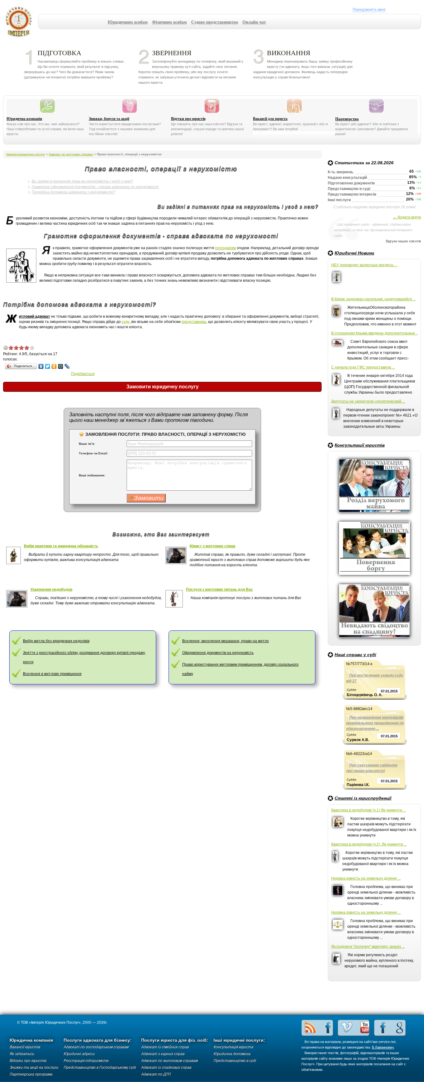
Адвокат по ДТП (156, 1074)
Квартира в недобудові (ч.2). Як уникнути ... (369, 844)
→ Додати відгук (407, 217)
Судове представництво (214, 22)
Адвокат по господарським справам (96, 1047)
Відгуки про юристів (188, 118)
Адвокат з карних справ (162, 1054)
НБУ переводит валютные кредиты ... (364, 265)
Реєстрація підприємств (86, 1060)
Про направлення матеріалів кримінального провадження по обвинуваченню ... (375, 723)
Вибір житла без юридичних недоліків (56, 641)
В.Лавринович (383, 1047)
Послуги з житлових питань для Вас (219, 589)
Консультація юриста (233, 1047)
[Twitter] (47, 366)
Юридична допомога (232, 1054)
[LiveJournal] (67, 366)
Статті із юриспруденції (363, 798)
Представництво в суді (235, 1060)
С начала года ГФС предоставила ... (363, 367)
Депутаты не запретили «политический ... (368, 401)
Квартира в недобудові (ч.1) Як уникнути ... (368, 810)
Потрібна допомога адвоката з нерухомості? (73, 192)
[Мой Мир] (60, 366)
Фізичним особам (169, 22)
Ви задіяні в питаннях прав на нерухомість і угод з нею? (82, 181)
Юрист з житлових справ (212, 546)
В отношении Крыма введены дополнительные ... (374, 333)
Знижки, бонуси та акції (109, 118)
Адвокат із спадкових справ (166, 1067)
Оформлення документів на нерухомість (218, 653)
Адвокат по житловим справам (169, 1060)
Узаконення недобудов (51, 589)
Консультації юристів (360, 445)
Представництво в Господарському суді (100, 1067)
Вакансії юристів (25, 1047)
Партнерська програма (31, 1074)
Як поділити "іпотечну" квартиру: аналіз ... (368, 946)
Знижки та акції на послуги (34, 1067)
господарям (225, 248)
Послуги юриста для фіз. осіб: (174, 1040)
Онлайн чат (254, 22)
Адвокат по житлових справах (71, 154)
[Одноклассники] (54, 366)
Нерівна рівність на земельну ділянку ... (366, 878)
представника (194, 322)
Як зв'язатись (22, 1054)
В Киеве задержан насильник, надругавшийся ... (373, 299)
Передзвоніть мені (369, 9)
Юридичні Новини (354, 252)
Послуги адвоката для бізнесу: (98, 1040)
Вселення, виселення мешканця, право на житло (225, 641)
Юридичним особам (128, 22)
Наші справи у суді (355, 654)
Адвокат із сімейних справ (165, 1047)
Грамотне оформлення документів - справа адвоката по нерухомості (95, 187)
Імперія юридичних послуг (20, 21)
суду (125, 322)
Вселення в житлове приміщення (52, 674)
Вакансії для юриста (270, 118)
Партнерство (347, 118)
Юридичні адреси (79, 1054)
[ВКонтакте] (41, 366)
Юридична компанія (24, 118)
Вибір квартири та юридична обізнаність (61, 546)
